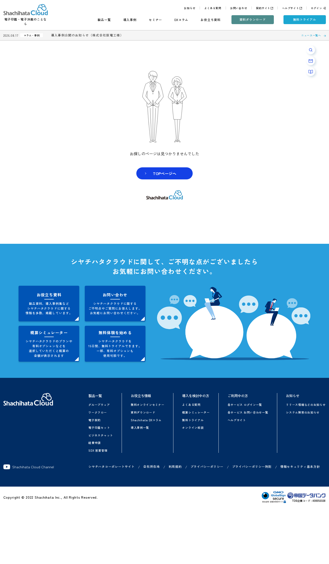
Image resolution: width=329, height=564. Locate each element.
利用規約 (175, 466)
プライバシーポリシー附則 (252, 466)
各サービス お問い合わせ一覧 (248, 412)
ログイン (316, 8)
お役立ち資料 (211, 19)
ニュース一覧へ (311, 35)
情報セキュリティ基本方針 (300, 466)
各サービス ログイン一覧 (245, 404)
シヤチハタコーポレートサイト (111, 466)
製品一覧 (104, 19)
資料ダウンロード (252, 19)
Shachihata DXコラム (146, 420)
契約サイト (263, 8)
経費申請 (94, 443)
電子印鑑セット (99, 427)
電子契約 (94, 420)
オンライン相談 (193, 427)
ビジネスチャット (100, 435)
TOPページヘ (164, 173)
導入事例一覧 (140, 427)
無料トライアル (304, 19)
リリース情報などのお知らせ (306, 404)
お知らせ (189, 8)
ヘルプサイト (290, 8)
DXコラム (181, 19)
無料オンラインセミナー (147, 404)
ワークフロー (97, 412)
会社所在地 (151, 466)
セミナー (155, 19)
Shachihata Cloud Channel (33, 466)
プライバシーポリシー (207, 466)
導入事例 (130, 19)
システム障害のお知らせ (303, 412)
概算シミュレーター (196, 412)
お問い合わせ (238, 8)
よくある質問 (212, 8)
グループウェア (99, 404)
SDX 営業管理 (97, 450)
